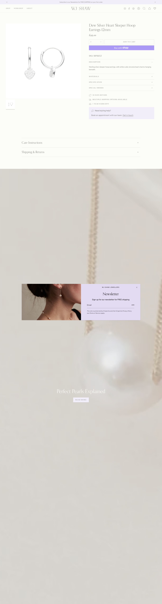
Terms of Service (95, 313)
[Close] (137, 287)
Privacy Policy (127, 311)
